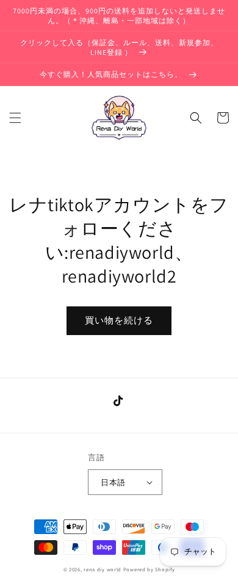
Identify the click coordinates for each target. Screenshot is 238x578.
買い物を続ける (119, 320)
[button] (15, 117)
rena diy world (102, 569)
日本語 (113, 482)
